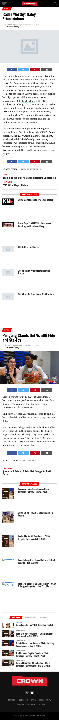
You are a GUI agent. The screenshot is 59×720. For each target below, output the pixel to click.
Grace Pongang (28, 461)
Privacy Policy (45, 700)
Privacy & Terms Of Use (26, 704)
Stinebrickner (28, 100)
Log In (33, 700)
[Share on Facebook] (12, 69)
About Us (11, 700)
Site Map (41, 704)
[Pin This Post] (35, 69)
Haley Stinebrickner (30, 169)
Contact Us (23, 700)
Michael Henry (13, 27)
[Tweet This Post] (23, 69)
